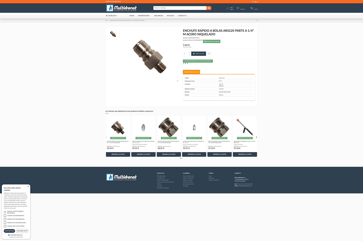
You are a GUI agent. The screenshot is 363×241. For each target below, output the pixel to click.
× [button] (28, 186)
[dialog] (16, 211)
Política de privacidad (10, 208)
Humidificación (161, 178)
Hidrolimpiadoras (161, 176)
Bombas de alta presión (163, 180)
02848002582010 (141, 146)
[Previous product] (256, 21)
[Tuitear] (185, 63)
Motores (159, 184)
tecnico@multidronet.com (245, 186)
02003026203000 (217, 146)
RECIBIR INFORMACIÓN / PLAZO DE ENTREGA (197, 61)
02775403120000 (243, 146)
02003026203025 (116, 146)
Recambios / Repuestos (163, 187)
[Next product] (257, 21)
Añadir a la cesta (199, 53)
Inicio (106, 20)
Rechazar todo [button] (22, 231)
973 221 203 (240, 184)
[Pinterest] (187, 63)
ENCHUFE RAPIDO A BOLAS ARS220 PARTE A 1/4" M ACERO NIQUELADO (127, 20)
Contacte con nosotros (113, 1)
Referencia (186, 38)
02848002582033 (192, 146)
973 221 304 (249, 184)
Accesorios (159, 186)
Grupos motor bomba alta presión (165, 182)
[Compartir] (183, 63)
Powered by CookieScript (16, 237)
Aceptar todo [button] (9, 231)
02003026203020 (167, 146)
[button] (16, 235)
